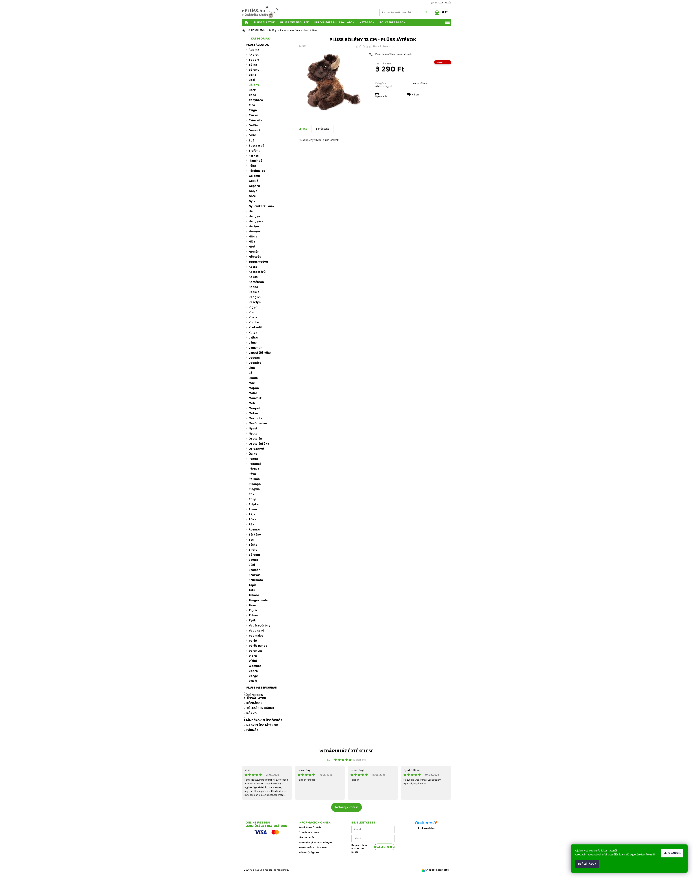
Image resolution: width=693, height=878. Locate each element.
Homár (254, 251)
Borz (252, 90)
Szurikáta (256, 580)
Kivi (251, 312)
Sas (251, 539)
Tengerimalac (259, 600)
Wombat (255, 666)
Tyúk (252, 620)
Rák (251, 524)
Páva (252, 474)
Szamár (254, 570)
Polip (252, 499)
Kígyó (253, 307)
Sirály (253, 549)
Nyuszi (253, 433)
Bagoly (254, 59)
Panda (253, 458)
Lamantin (255, 347)
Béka (252, 74)
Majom (254, 388)
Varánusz (255, 650)
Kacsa (253, 266)
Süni (252, 564)
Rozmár (254, 529)
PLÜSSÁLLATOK (264, 22)
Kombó (254, 322)
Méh (252, 403)
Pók (251, 494)
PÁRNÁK (252, 730)
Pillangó (255, 484)
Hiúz (252, 241)
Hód (252, 246)
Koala (253, 317)
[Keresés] (426, 12)
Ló (250, 372)
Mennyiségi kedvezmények (315, 842)
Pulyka (254, 504)
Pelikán (254, 479)
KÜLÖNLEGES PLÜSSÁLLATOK (334, 22)
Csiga (253, 110)
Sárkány (255, 534)
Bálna (253, 64)
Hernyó (254, 231)
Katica (253, 287)
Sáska (253, 544)
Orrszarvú (256, 448)
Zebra (253, 671)
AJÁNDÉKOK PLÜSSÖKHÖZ (263, 720)
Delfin (253, 125)
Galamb (254, 175)
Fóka (252, 165)
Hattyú (254, 226)
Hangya (254, 216)
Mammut (255, 398)
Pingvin (254, 489)
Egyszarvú (256, 145)
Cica (252, 105)
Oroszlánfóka (259, 443)
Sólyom (254, 554)
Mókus (253, 413)
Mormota (255, 418)
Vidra (253, 655)
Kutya (253, 332)
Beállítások (587, 864)
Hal (251, 211)
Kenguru (255, 297)
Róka (252, 519)
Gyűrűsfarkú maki (262, 206)
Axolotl (254, 54)
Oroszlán (255, 438)
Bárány (254, 69)
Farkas (254, 155)
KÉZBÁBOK (367, 22)
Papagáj (255, 463)
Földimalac (257, 170)
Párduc (254, 468)
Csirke (253, 115)
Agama (254, 49)
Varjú (253, 640)
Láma (253, 342)
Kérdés (416, 95)
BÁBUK (251, 713)
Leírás (303, 129)
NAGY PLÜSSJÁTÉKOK (262, 725)
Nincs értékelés (381, 46)
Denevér (255, 130)
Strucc (253, 559)
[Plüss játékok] (243, 30)
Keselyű (255, 302)
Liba (252, 367)
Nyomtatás (381, 96)
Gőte (252, 196)
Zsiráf (253, 681)
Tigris (253, 610)
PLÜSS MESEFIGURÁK (294, 22)
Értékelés (322, 129)
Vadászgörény (259, 625)
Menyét (254, 408)
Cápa (252, 95)
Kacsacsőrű (257, 271)
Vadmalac (256, 635)
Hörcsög (255, 256)
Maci (252, 383)
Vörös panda (258, 645)
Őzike (253, 453)
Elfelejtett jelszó (357, 850)
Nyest (253, 428)
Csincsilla (255, 120)
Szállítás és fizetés (309, 827)
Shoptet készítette (437, 870)
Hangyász (256, 221)
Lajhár (253, 337)
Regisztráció (359, 845)
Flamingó (255, 160)
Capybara (256, 100)
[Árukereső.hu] (426, 824)
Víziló (253, 660)
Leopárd (255, 362)
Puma (253, 509)
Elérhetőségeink (308, 852)
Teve (252, 605)
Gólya (253, 191)
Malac (253, 393)
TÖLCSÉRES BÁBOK (392, 22)
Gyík (252, 201)
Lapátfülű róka (260, 352)
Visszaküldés (306, 837)
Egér (252, 140)
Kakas (253, 276)
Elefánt (254, 150)
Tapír (252, 585)
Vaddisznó (256, 630)
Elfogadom (672, 853)
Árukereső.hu (426, 828)
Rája (252, 514)
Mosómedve (258, 423)
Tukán (253, 615)
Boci (252, 79)
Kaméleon (256, 282)
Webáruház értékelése (346, 751)
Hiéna (253, 236)
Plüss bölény (420, 84)
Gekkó (253, 181)
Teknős (254, 595)
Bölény (254, 85)
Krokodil (255, 327)
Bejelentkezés (443, 3)
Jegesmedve (258, 261)
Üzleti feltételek (308, 832)
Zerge (253, 676)
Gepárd (254, 186)
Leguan (254, 357)
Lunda (253, 378)
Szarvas (254, 575)
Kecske (254, 292)
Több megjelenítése (346, 807)
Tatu (252, 590)
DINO (252, 135)
